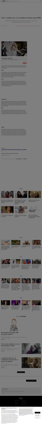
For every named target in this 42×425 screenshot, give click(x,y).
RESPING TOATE (37, 417)
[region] (21, 416)
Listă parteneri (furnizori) (22, 415)
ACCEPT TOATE (37, 412)
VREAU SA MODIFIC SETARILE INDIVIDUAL (37, 415)
